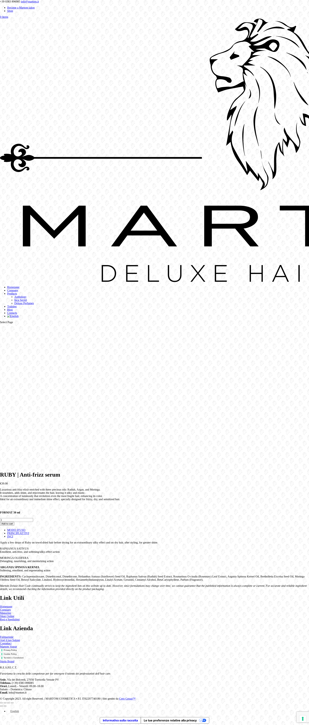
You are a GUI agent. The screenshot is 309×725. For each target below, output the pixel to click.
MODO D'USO (16, 529)
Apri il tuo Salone (10, 640)
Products (12, 293)
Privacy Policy (10, 650)
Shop (10, 10)
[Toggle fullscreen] (5, 702)
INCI (10, 536)
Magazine (5, 612)
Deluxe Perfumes (24, 303)
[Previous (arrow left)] (1, 706)
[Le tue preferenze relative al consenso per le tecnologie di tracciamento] (302, 718)
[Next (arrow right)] (5, 706)
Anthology (20, 296)
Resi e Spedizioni (10, 619)
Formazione (6, 636)
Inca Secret (20, 300)
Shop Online (7, 616)
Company (12, 290)
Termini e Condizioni (14, 658)
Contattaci (5, 643)
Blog (10, 309)
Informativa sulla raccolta (120, 720)
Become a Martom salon (21, 7)
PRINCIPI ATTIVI (18, 533)
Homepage (13, 287)
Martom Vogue (8, 646)
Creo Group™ (127, 698)
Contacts (12, 312)
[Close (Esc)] (12, 702)
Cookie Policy (10, 654)
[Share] (8, 702)
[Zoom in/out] (1, 702)
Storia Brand (7, 661)
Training (12, 306)
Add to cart (7, 523)
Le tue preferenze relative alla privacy (170, 720)
